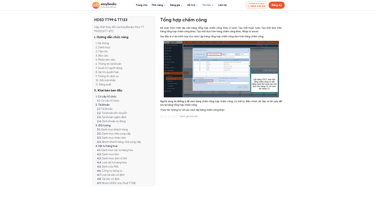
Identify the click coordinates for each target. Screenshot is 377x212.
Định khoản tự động (114, 121)
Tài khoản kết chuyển (114, 113)
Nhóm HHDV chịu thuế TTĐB (118, 183)
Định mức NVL (110, 166)
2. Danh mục (103, 47)
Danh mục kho (110, 154)
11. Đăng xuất (103, 84)
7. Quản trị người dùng (109, 68)
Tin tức (206, 5)
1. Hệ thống (102, 43)
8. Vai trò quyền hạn (107, 72)
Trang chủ (141, 5)
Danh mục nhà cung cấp (116, 133)
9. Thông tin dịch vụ (107, 76)
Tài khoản (107, 109)
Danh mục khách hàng (114, 129)
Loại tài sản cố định (113, 175)
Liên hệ (222, 5)
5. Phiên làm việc (105, 59)
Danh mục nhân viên (114, 137)
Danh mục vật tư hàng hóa (117, 150)
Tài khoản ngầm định (114, 117)
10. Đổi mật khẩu (106, 80)
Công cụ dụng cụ (112, 170)
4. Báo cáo (102, 55)
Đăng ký (277, 5)
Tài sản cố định (111, 179)
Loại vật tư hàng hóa (114, 162)
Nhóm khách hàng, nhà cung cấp (121, 142)
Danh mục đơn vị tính (114, 158)
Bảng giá (175, 5)
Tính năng (157, 5)
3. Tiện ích (102, 51)
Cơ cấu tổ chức (110, 100)
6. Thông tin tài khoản (108, 64)
